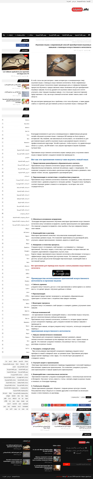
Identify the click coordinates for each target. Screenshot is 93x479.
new (15, 326)
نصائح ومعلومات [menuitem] (20, 35)
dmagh (15, 251)
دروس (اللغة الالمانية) (15, 161)
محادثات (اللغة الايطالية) (15, 199)
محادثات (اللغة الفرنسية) (15, 206)
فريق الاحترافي (59, 476)
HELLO (15, 266)
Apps (15, 236)
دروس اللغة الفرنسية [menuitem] (54, 35)
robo (15, 337)
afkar (15, 229)
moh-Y (15, 311)
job (15, 277)
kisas (15, 285)
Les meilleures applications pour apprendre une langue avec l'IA (16, 73)
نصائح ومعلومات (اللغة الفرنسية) (15, 225)
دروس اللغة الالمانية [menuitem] (67, 35)
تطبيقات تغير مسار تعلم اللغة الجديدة (63, 426)
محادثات (83, 397)
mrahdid (15, 322)
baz (15, 240)
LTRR (15, 296)
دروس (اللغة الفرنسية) (15, 169)
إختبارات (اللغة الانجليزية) (15, 150)
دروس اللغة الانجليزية (15, 172)
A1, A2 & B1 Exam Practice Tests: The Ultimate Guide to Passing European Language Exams (43, 467)
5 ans (15, 131)
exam (15, 255)
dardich (15, 247)
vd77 (15, 348)
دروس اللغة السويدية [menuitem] (41, 35)
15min (15, 120)
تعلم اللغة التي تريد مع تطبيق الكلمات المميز (13, 92)
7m (15, 135)
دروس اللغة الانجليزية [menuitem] (80, 35)
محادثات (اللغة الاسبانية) (15, 187)
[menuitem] (89, 35)
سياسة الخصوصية (81, 1)
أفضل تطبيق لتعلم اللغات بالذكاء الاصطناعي (12, 452)
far (15, 259)
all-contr (15, 232)
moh (15, 303)
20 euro (15, 124)
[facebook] (22, 45)
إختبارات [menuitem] (10, 35)
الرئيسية (88, 1)
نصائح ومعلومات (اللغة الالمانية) (15, 217)
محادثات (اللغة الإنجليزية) (15, 195)
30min (15, 127)
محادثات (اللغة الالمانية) (15, 191)
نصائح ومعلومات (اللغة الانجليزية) (15, 221)
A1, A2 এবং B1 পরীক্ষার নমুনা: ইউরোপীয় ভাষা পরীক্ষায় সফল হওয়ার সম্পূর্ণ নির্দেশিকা (42, 450)
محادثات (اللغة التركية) (15, 202)
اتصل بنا (69, 1)
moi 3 (15, 318)
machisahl (15, 300)
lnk (15, 292)
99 (15, 139)
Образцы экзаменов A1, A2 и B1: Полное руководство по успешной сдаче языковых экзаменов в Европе (42, 458)
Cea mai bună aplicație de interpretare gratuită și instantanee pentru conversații (11, 101)
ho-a (15, 270)
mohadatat (15, 315)
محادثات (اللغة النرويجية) (15, 210)
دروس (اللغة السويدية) (15, 165)
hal (15, 262)
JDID (15, 273)
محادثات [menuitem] (31, 35)
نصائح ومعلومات (79, 40)
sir (15, 341)
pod (15, 330)
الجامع (15, 157)
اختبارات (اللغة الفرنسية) (15, 154)
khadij (15, 281)
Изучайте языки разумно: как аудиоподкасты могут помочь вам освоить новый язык (12, 461)
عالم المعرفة (86, 50)
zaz (15, 352)
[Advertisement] (33, 18)
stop (15, 345)
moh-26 (15, 307)
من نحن (74, 1)
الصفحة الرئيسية (87, 40)
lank (15, 288)
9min (15, 146)
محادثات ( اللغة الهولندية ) (15, 184)
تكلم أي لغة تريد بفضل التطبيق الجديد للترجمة (12, 85)
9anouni (15, 142)
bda (15, 244)
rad (15, 333)
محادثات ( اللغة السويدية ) (15, 180)
